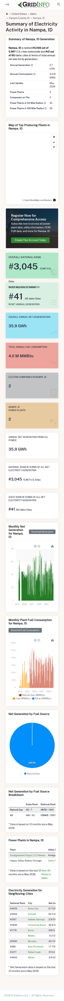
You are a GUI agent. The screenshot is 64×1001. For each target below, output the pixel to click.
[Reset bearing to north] (54, 147)
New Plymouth (36, 946)
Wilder (31, 957)
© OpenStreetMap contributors (37, 200)
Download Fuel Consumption (25, 630)
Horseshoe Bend (37, 924)
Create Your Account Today (30, 240)
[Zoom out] (54, 142)
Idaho (33, 14)
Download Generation (42, 531)
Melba (31, 935)
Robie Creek (34, 952)
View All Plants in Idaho (46, 874)
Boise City (33, 908)
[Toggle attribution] (54, 200)
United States (19, 14)
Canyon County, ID (19, 18)
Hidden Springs (36, 919)
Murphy (32, 941)
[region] (32, 168)
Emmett (32, 914)
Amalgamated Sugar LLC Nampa (27, 855)
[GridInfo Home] (33, 4)
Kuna (31, 930)
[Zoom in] (54, 137)
